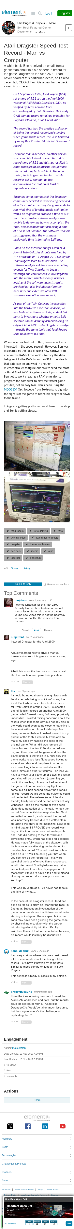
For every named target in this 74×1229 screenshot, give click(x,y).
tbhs (60, 531)
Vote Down (18, 681)
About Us (6, 1189)
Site (33, 13)
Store (5, 1180)
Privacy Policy (10, 1195)
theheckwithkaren (40, 544)
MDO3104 (10, 389)
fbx (13, 691)
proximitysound (22, 991)
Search (40, 13)
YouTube (63, 1126)
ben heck (16, 551)
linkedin (45, 1126)
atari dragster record (47, 537)
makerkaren (19, 1048)
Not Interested (10, 1223)
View (69, 1223)
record (34, 551)
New (68, 27)
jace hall (15, 558)
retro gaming (41, 531)
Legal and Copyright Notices (34, 1195)
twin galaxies (18, 537)
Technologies (9, 1155)
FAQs (40, 1189)
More (52, 23)
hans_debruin (20, 950)
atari (50, 551)
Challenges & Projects (31, 23)
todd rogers (17, 531)
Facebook (28, 1126)
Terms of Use (53, 1189)
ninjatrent (21, 600)
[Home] (14, 13)
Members (7, 1139)
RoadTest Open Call (16, 1199)
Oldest (25, 630)
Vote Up (12, 681)
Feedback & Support (24, 1189)
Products (6, 1172)
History (26, 568)
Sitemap (54, 1195)
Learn (5, 1147)
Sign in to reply (23, 584)
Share (14, 568)
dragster (15, 544)
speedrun (35, 558)
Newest (48, 630)
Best (36, 630)
